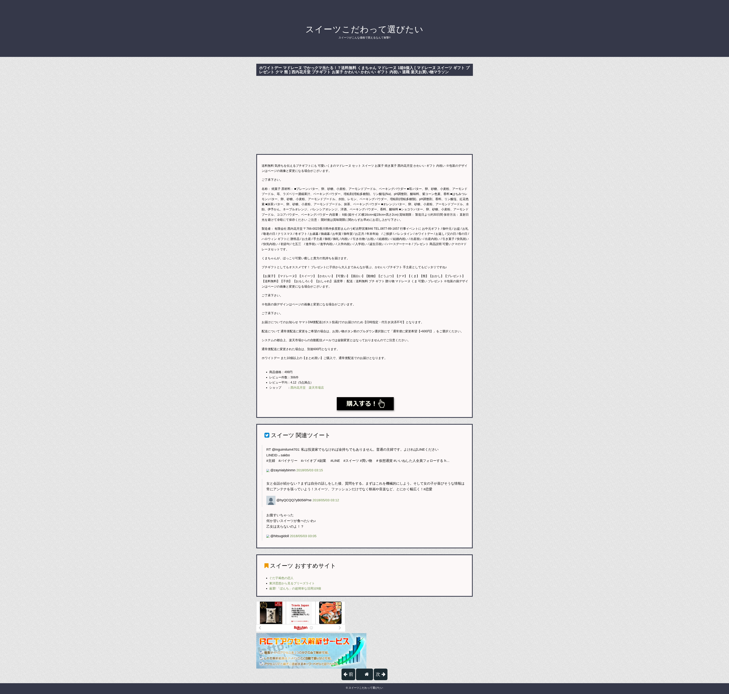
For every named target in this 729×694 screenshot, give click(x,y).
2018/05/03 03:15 (309, 470)
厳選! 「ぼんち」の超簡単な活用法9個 (295, 588)
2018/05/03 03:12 (325, 500)
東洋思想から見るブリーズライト (292, 583)
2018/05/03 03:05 (303, 536)
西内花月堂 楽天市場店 (307, 387)
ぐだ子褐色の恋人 (281, 578)
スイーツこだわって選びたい (364, 29)
